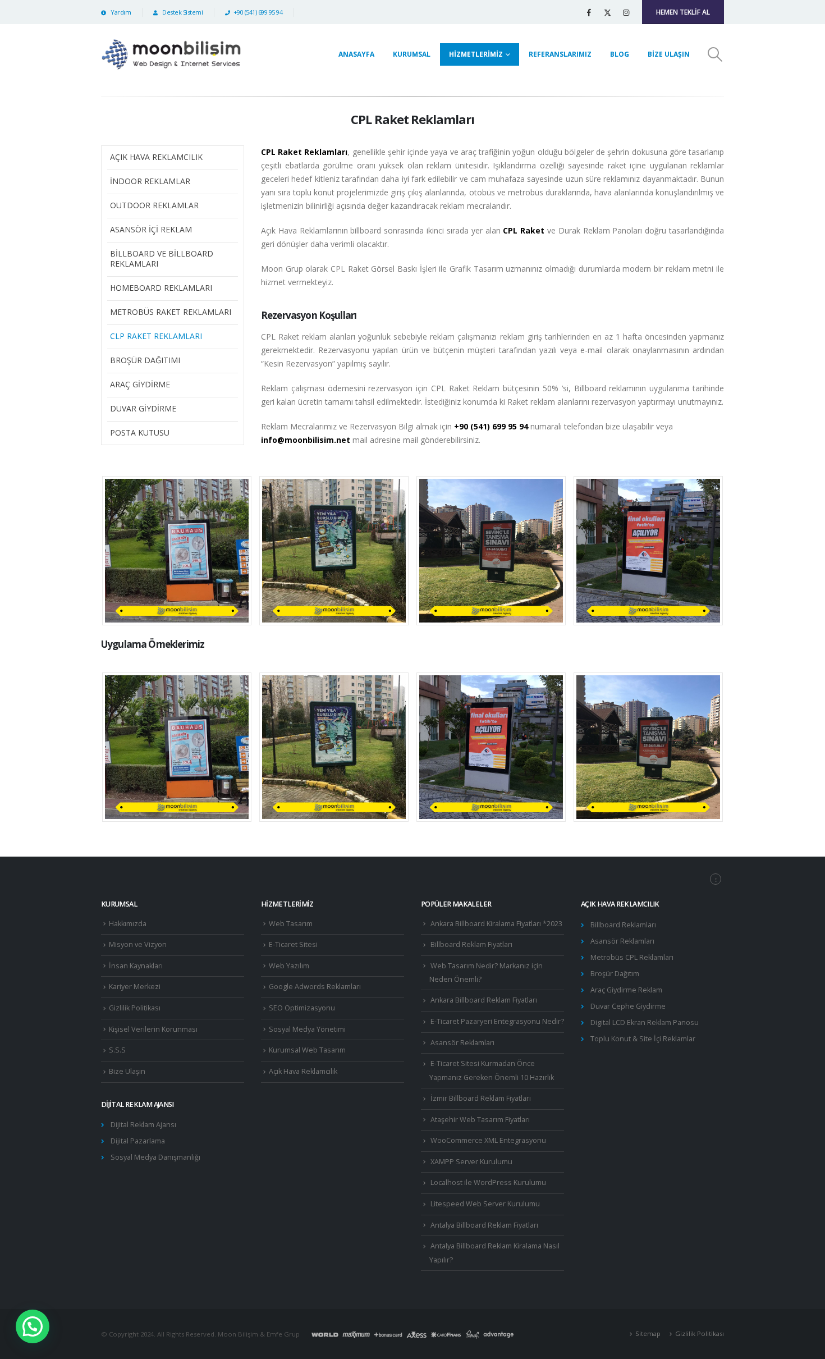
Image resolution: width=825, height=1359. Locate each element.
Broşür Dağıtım (614, 973)
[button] (715, 54)
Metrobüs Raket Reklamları (170, 311)
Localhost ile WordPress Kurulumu (488, 1182)
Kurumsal (411, 54)
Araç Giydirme (140, 384)
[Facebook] (589, 12)
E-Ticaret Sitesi (293, 944)
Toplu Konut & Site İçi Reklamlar (642, 1039)
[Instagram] (626, 12)
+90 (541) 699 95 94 (257, 12)
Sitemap (648, 1333)
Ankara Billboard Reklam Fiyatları (483, 1000)
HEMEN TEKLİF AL (683, 12)
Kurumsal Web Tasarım (307, 1050)
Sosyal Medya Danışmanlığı (155, 1157)
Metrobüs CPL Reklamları (631, 957)
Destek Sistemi (182, 12)
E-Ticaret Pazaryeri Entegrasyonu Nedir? (497, 1021)
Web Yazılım (289, 966)
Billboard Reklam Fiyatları (471, 944)
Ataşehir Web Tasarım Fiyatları (480, 1119)
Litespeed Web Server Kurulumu (485, 1204)
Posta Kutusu (139, 432)
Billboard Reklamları (623, 925)
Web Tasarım (291, 923)
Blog (619, 54)
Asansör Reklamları (462, 1042)
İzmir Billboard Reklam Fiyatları (480, 1098)
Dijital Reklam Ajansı (143, 1124)
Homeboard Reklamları (161, 287)
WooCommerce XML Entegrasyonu (488, 1140)
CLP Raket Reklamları (156, 336)
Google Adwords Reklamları (315, 986)
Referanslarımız (560, 54)
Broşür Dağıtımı (145, 360)
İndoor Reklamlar (150, 181)
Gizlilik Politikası (135, 1008)
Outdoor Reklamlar (154, 205)
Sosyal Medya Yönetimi (307, 1029)
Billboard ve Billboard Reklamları (161, 258)
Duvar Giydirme (143, 408)
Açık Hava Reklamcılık (156, 157)
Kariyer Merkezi (135, 986)
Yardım (120, 12)
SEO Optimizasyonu (302, 1008)
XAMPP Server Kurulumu (471, 1161)
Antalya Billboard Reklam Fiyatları (484, 1225)
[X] (607, 12)
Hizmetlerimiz (476, 54)
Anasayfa (356, 54)
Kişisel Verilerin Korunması (153, 1029)
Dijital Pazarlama (138, 1141)
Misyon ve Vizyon (138, 944)
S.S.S (117, 1050)
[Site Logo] (171, 54)
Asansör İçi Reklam (151, 229)
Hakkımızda (127, 923)
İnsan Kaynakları (136, 966)
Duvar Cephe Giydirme (628, 1006)
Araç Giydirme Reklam (626, 990)
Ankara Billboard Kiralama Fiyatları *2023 (496, 923)
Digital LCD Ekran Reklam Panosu (644, 1022)
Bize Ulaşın (669, 54)
